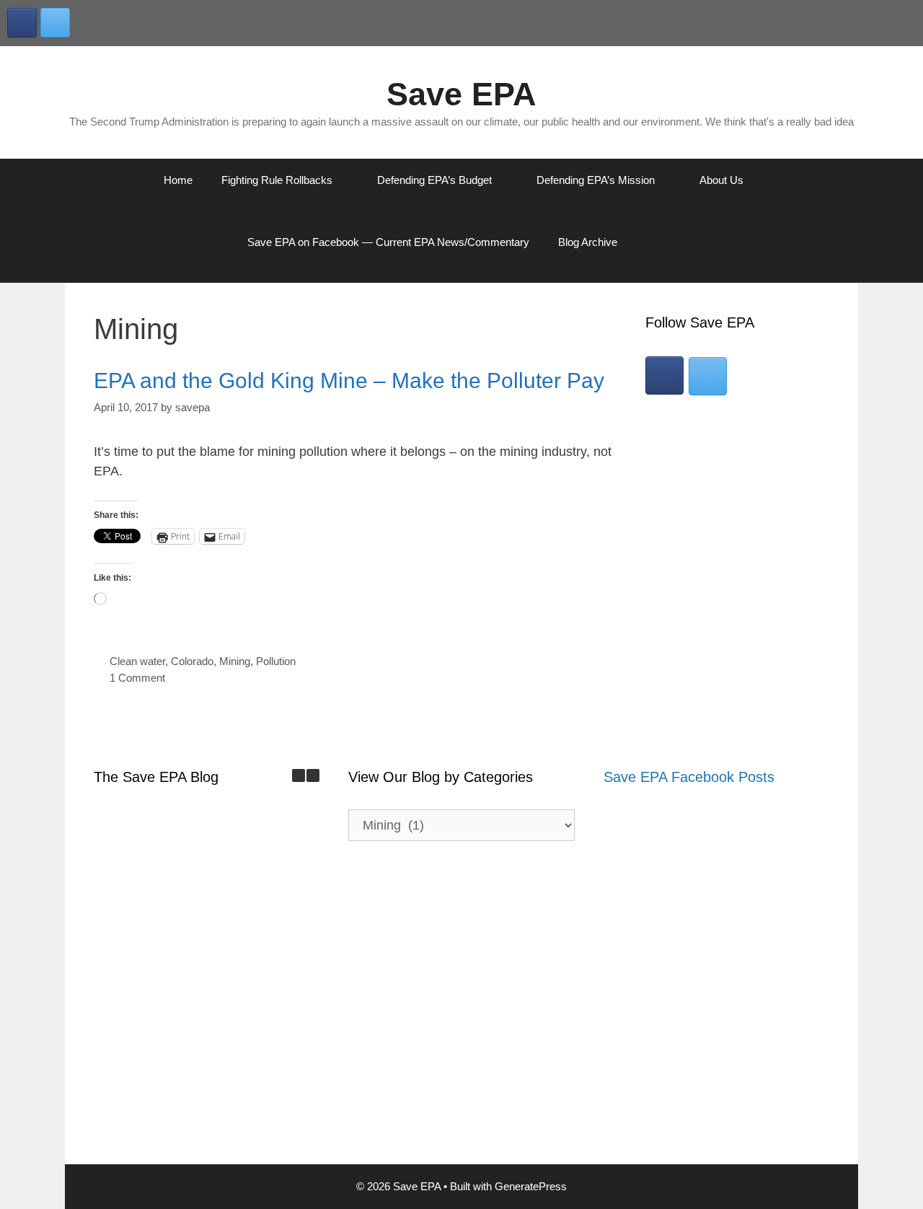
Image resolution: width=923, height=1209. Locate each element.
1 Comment (137, 678)
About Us (721, 180)
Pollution (276, 661)
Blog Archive (587, 242)
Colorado (192, 661)
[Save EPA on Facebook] (22, 23)
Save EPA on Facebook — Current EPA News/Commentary (388, 242)
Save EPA (461, 94)
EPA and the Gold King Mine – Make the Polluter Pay (349, 380)
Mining (234, 661)
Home (178, 180)
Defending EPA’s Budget (434, 180)
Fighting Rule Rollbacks (276, 180)
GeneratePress (531, 1186)
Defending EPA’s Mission (595, 180)
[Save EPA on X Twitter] (55, 23)
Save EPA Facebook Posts (689, 777)
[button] (312, 775)
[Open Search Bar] (669, 242)
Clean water (137, 661)
